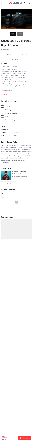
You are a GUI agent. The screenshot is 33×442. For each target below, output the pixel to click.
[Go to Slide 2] (20, 34)
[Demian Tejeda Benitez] (6, 175)
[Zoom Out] (2, 196)
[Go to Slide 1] (13, 34)
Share (26, 55)
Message (9, 183)
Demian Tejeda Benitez (19, 172)
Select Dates (26, 438)
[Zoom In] (2, 193)
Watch (9, 55)
